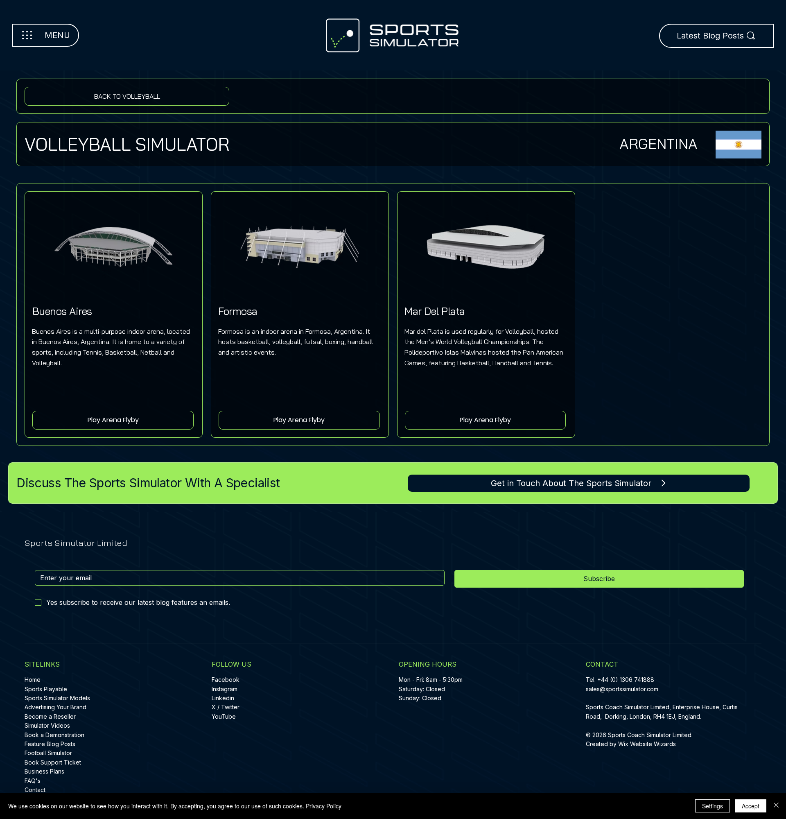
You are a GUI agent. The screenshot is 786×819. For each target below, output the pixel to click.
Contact (35, 789)
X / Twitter (225, 707)
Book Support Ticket (53, 762)
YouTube (224, 716)
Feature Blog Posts (50, 743)
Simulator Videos (47, 725)
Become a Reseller (50, 716)
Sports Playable (46, 689)
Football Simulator (48, 752)
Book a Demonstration (54, 734)
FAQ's (33, 780)
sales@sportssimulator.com (622, 689)
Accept (750, 806)
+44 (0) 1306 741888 (625, 679)
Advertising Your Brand (55, 707)
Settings (712, 806)
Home (33, 679)
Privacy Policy (323, 806)
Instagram (224, 689)
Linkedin (223, 698)
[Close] (776, 805)
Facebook (225, 679)
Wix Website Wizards (647, 743)
